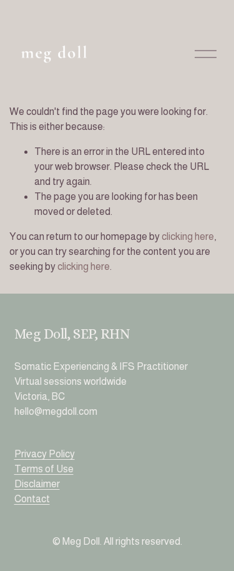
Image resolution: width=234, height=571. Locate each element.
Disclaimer (37, 484)
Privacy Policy (44, 454)
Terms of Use (44, 469)
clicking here (188, 236)
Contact (32, 499)
